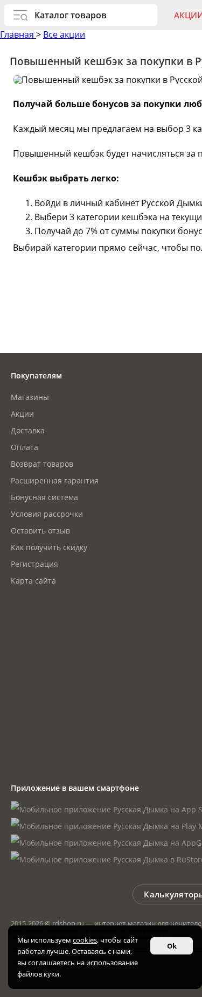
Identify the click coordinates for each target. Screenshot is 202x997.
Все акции (64, 34)
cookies (85, 940)
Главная (18, 34)
